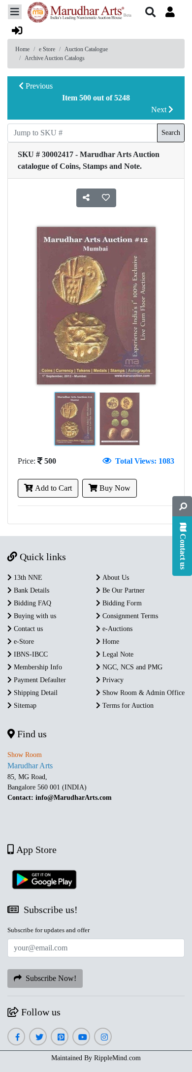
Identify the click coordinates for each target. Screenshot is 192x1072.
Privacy (112, 680)
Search (170, 132)
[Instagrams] (103, 1037)
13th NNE (27, 577)
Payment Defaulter (39, 680)
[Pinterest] (59, 1037)
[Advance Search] (182, 506)
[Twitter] (38, 1037)
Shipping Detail (35, 692)
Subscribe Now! (49, 978)
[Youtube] (81, 1037)
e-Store (23, 641)
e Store (47, 49)
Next (159, 109)
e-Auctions (116, 628)
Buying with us (34, 616)
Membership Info (37, 667)
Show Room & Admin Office (142, 692)
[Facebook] (16, 1037)
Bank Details (30, 590)
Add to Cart (52, 488)
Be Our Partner (122, 590)
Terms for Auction (127, 705)
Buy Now (113, 488)
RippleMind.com (117, 1058)
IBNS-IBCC (30, 654)
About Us (114, 577)
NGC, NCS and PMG (131, 667)
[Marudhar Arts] (76, 13)
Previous (38, 86)
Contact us (27, 628)
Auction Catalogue (86, 49)
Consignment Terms (129, 616)
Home (22, 49)
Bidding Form (121, 603)
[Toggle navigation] (15, 11)
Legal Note (116, 654)
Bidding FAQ (31, 603)
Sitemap (24, 705)
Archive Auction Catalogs (55, 58)
